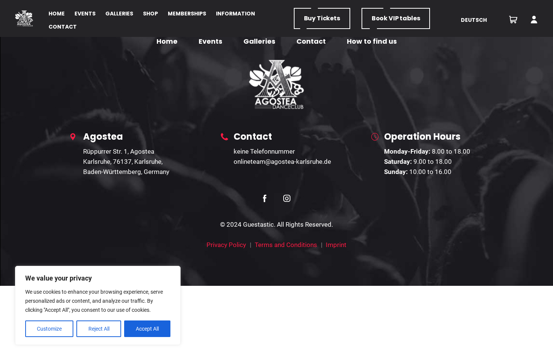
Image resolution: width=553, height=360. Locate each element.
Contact (311, 41)
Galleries (259, 41)
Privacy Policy (226, 245)
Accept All (147, 329)
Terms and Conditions (286, 245)
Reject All (98, 329)
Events (210, 41)
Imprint (336, 245)
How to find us (372, 41)
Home (167, 41)
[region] (98, 305)
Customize (49, 329)
